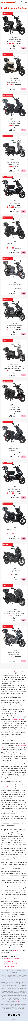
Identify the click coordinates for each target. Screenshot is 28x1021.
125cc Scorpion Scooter (14, 326)
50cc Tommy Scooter (14, 162)
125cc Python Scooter (14, 285)
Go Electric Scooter (16, 720)
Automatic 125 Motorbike (11, 959)
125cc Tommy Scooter (14, 366)
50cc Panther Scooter (14, 40)
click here (18, 1001)
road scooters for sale (9, 672)
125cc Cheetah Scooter (14, 530)
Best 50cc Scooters (9, 961)
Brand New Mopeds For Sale (12, 966)
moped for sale (16, 950)
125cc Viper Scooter (14, 489)
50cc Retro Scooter (14, 80)
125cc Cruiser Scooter (14, 407)
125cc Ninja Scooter (14, 448)
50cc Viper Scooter (14, 203)
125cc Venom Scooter (14, 612)
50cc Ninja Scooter (14, 121)
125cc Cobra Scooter (14, 652)
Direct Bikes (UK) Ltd (16, 1018)
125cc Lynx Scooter (14, 571)
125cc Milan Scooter (14, 244)
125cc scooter (10, 787)
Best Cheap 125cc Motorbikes (12, 964)
